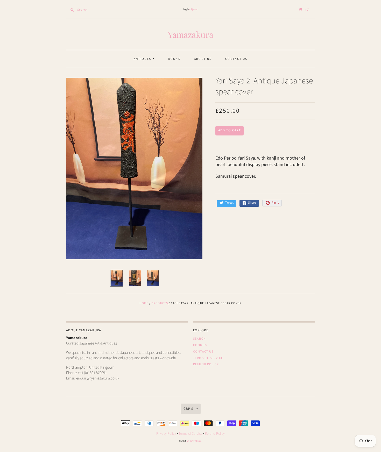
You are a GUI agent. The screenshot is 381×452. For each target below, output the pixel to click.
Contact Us (236, 59)
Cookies (200, 345)
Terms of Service (208, 358)
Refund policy (206, 364)
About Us (202, 59)
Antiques (143, 59)
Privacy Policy (166, 433)
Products (159, 303)
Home (144, 303)
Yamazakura (190, 34)
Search (199, 338)
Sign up (194, 9)
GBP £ (188, 408)
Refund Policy (215, 433)
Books (174, 59)
